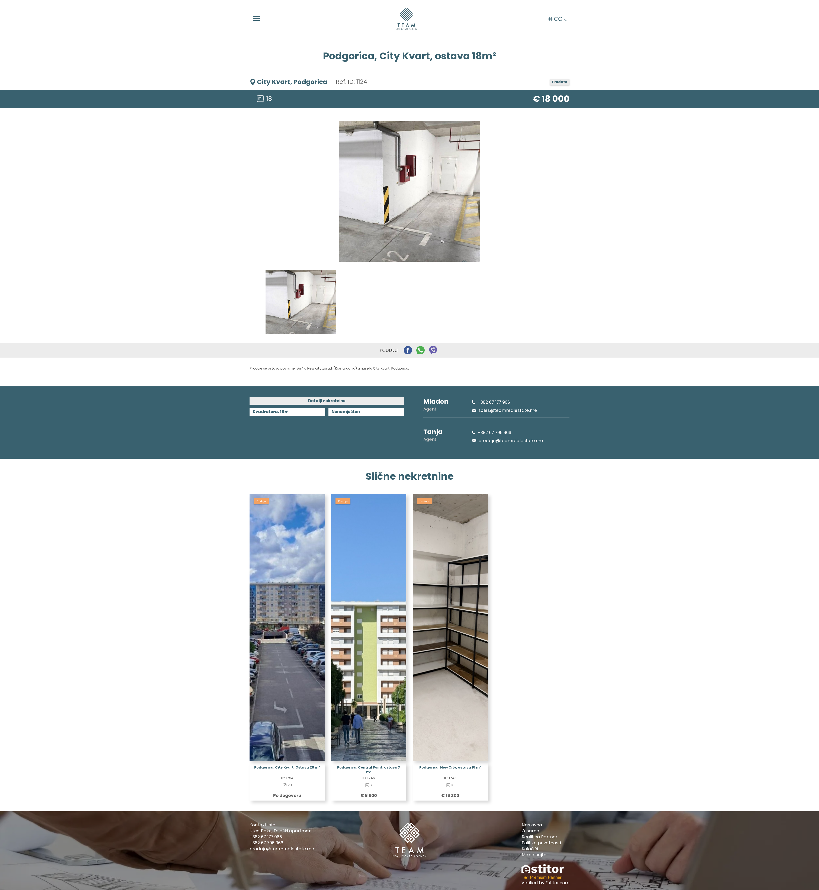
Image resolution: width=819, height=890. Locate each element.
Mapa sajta (534, 855)
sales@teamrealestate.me (507, 410)
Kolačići (530, 849)
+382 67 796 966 (494, 433)
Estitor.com (557, 883)
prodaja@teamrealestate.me (510, 441)
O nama (530, 831)
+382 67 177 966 (494, 402)
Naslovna (532, 825)
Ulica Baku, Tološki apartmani (281, 831)
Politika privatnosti (541, 843)
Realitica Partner (539, 837)
